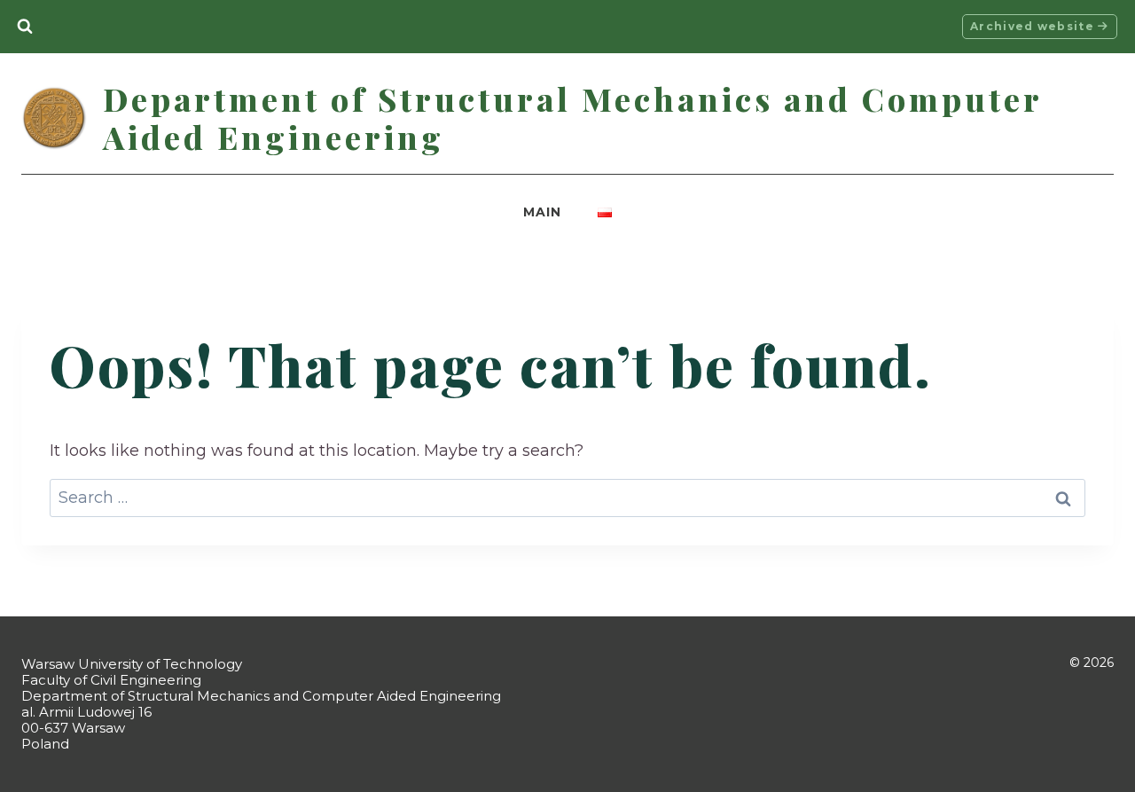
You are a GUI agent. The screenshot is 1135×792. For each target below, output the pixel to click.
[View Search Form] (25, 27)
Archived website (1034, 26)
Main (542, 212)
